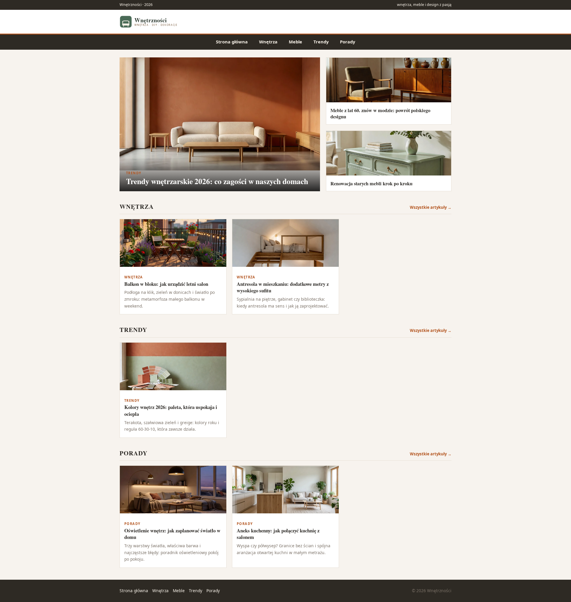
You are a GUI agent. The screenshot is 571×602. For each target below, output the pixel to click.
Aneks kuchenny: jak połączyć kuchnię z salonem (278, 534)
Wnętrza (268, 42)
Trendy (321, 42)
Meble (295, 42)
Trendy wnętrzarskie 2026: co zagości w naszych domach (217, 181)
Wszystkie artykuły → (430, 207)
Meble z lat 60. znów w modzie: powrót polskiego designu (380, 113)
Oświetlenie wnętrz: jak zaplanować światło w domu (172, 534)
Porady (347, 42)
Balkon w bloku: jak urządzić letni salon (166, 284)
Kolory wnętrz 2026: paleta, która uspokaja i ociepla (170, 410)
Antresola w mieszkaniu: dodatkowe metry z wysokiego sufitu (283, 287)
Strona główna (232, 42)
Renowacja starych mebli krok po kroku (371, 183)
